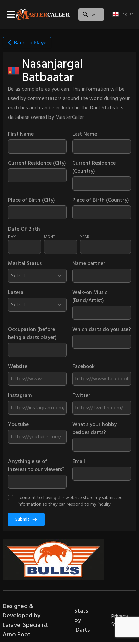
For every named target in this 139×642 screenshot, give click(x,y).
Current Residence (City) (37, 163)
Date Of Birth (24, 229)
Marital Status (25, 263)
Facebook (83, 366)
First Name (21, 134)
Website (17, 366)
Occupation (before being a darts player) (32, 333)
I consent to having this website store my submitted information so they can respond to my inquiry (70, 501)
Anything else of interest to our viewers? (36, 465)
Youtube (18, 424)
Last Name (84, 134)
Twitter (81, 395)
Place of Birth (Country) (100, 200)
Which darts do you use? (101, 329)
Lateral (16, 292)
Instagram (20, 395)
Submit (22, 519)
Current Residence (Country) (94, 167)
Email (78, 461)
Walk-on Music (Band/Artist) (89, 296)
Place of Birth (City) (31, 200)
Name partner (88, 263)
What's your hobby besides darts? (94, 428)
